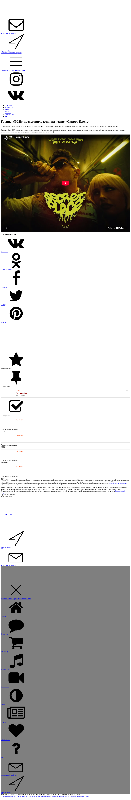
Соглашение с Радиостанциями (78, 796)
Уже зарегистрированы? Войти (20, 599)
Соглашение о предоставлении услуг (54, 796)
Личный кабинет (7, 53)
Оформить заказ (19, 70)
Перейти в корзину (7, 70)
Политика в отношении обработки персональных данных (21, 796)
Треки (7, 109)
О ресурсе (8, 105)
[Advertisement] (62, 337)
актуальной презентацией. (118, 484)
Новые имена (9, 115)
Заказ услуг (9, 107)
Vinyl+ (7, 111)
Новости (8, 113)
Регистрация (17, 53)
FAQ (6, 116)
